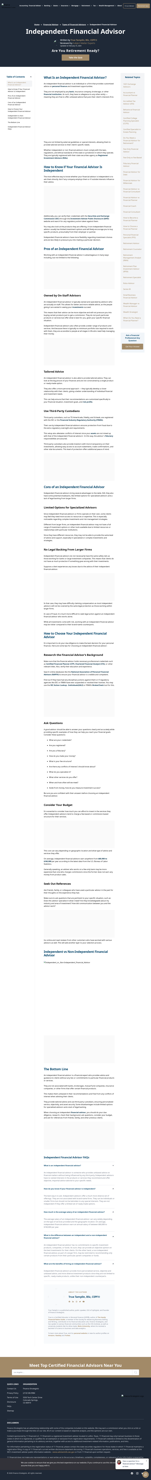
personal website (80, 1333)
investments (77, 307)
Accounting (23, 6)
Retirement (86, 6)
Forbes (67, 1335)
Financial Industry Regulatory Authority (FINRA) (81, 420)
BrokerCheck (98, 685)
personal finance (59, 86)
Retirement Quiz (143, 6)
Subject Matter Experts (84, 43)
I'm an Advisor (129, 6)
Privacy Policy (12, 1393)
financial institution (53, 94)
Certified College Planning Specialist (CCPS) (131, 121)
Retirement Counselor (132, 249)
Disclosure (11, 1402)
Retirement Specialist (132, 277)
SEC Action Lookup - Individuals (64, 685)
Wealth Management (106, 6)
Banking (47, 6)
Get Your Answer (133, 346)
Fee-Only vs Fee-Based (132, 157)
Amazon (51, 1335)
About (119, 6)
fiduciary (109, 436)
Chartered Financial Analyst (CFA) (90, 664)
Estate (55, 6)
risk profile (87, 402)
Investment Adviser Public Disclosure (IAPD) (89, 218)
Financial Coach (129, 206)
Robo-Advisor (129, 283)
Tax (94, 6)
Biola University (84, 1326)
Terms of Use (12, 1397)
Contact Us (11, 1388)
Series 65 (127, 289)
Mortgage (74, 6)
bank (71, 91)
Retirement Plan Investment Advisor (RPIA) (131, 269)
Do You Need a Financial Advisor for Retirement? (131, 140)
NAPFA (55, 674)
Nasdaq (58, 1335)
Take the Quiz (75, 57)
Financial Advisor (35, 6)
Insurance (64, 6)
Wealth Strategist (130, 312)
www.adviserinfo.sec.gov (64, 1452)
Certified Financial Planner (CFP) (60, 664)
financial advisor (78, 1112)
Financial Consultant (131, 212)
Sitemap (10, 1411)
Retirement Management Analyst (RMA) (132, 258)
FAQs (9, 1406)
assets (93, 433)
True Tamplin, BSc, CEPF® (84, 40)
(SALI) (80, 685)
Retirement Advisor (131, 243)
